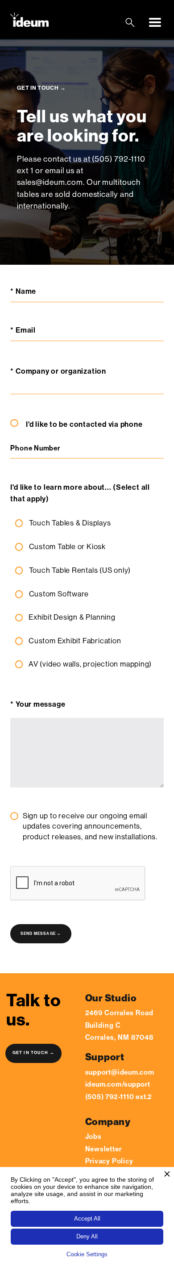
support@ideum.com (119, 1072)
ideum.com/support (117, 1084)
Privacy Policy (109, 1161)
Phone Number (35, 448)
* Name (24, 291)
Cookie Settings (87, 1254)
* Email (22, 330)
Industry (11, 858)
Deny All (87, 1236)
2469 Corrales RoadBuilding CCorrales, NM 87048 (119, 1025)
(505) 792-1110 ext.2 (119, 1096)
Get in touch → (33, 1052)
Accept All (87, 1218)
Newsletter (103, 1149)
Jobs (93, 1136)
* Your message (37, 704)
